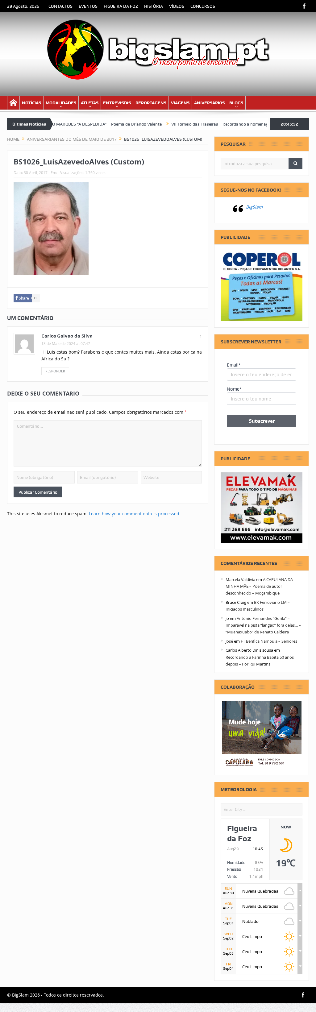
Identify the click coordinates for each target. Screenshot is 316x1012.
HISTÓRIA (153, 6)
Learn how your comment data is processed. (135, 513)
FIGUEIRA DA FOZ (121, 6)
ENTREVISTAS (117, 102)
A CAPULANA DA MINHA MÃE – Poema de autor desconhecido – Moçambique (259, 586)
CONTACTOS (60, 6)
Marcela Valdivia (240, 579)
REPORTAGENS (150, 102)
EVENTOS (88, 6)
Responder (55, 371)
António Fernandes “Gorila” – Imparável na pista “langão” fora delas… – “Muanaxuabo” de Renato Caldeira (263, 625)
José (229, 641)
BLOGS (236, 102)
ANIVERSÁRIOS (209, 102)
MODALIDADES (61, 102)
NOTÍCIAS (31, 102)
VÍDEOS (176, 6)
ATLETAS (89, 102)
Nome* (234, 389)
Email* (233, 365)
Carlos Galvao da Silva (67, 336)
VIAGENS (180, 102)
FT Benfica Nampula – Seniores (269, 641)
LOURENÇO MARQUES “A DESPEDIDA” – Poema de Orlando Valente (78, 124)
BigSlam (254, 207)
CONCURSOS (202, 6)
